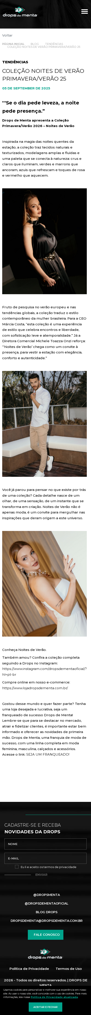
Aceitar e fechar (45, 1007)
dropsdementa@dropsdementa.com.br (47, 921)
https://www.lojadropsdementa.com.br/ (35, 688)
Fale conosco (47, 935)
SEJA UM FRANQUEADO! (47, 754)
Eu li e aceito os (48, 867)
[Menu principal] (84, 12)
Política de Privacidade (29, 969)
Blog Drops (46, 912)
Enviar (41, 875)
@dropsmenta (46, 895)
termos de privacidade (60, 867)
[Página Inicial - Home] (20, 12)
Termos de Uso (69, 969)
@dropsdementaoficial (46, 903)
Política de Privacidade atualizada (54, 997)
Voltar (7, 35)
